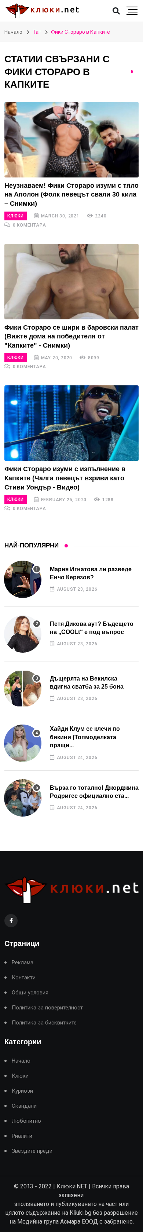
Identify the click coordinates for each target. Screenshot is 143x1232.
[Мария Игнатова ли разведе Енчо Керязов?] (22, 579)
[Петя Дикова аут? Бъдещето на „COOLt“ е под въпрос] (22, 634)
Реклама (22, 962)
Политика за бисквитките (44, 1023)
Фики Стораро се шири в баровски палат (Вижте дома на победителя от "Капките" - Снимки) (71, 336)
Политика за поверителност (47, 1008)
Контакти (24, 977)
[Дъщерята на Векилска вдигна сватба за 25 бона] (22, 688)
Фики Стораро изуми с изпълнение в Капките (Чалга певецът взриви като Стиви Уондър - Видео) (64, 478)
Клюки (15, 216)
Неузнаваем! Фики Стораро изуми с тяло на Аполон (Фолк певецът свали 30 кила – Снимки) (71, 194)
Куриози (22, 1091)
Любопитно (26, 1121)
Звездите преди (32, 1151)
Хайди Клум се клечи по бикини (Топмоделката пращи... (85, 737)
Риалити (22, 1136)
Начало (13, 32)
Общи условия (30, 992)
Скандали (24, 1106)
